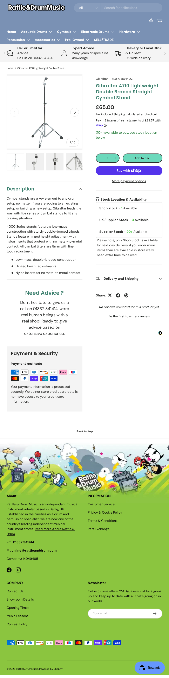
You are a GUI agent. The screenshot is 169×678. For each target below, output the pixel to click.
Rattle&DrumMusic (27, 669)
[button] (159, 19)
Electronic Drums (95, 32)
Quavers (132, 591)
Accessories (45, 40)
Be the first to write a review (129, 316)
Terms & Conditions (102, 521)
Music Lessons (17, 616)
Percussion (16, 40)
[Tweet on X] (110, 295)
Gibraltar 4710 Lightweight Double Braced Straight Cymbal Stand (42, 68)
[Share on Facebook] (118, 295)
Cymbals (64, 32)
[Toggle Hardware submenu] (138, 31)
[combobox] (118, 7)
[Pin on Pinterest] (126, 295)
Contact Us (15, 591)
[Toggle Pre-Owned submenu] (87, 39)
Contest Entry (17, 624)
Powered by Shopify (51, 669)
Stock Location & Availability (124, 199)
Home (11, 32)
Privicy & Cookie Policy (105, 512)
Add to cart (143, 158)
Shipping (119, 114)
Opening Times (18, 607)
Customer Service (101, 504)
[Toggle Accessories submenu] (58, 39)
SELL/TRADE (104, 40)
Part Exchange (98, 529)
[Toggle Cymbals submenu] (74, 31)
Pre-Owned (74, 40)
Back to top (84, 431)
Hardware (127, 32)
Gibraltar (102, 79)
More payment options (129, 181)
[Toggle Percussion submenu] (28, 39)
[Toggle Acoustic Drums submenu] (50, 31)
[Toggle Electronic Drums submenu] (112, 31)
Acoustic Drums (34, 32)
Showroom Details (20, 599)
